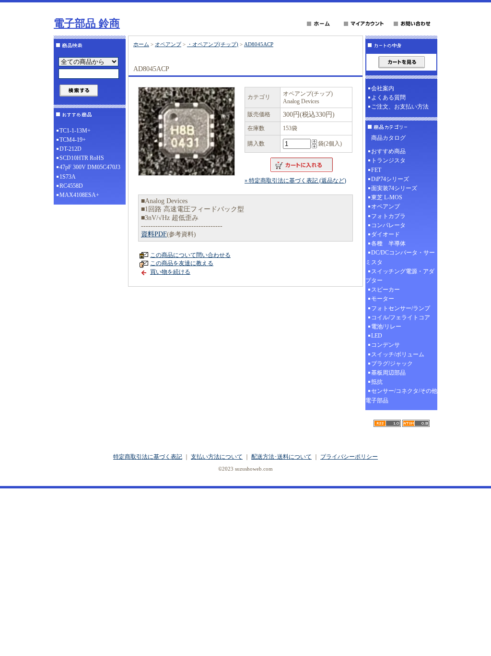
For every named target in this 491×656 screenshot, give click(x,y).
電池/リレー (386, 326)
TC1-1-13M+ (75, 130)
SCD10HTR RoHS (81, 158)
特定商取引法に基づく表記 (147, 456)
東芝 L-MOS (386, 197)
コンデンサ (385, 344)
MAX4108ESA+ (79, 195)
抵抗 (377, 381)
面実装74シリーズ (394, 188)
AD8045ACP (258, 44)
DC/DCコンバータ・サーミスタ (400, 257)
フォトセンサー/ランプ (400, 308)
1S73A (67, 176)
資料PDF (154, 234)
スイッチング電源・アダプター (399, 276)
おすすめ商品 (388, 151)
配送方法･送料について (281, 456)
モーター (382, 298)
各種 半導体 (388, 243)
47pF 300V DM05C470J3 (89, 167)
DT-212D (70, 149)
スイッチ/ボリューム (397, 354)
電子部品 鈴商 (87, 23)
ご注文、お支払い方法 (400, 106)
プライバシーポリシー (349, 456)
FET (376, 170)
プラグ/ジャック (392, 363)
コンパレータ (388, 225)
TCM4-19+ (72, 139)
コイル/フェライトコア (400, 317)
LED (376, 335)
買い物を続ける (170, 271)
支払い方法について (217, 456)
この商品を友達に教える (181, 263)
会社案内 (382, 88)
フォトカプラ (388, 216)
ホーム (141, 44)
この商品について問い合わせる (190, 255)
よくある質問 (388, 97)
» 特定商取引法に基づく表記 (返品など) (295, 180)
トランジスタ (388, 160)
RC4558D (71, 185)
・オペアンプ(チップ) (212, 44)
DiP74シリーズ (390, 179)
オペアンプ (168, 44)
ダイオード (385, 234)
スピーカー (385, 289)
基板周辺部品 (388, 372)
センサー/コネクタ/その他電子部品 (401, 395)
